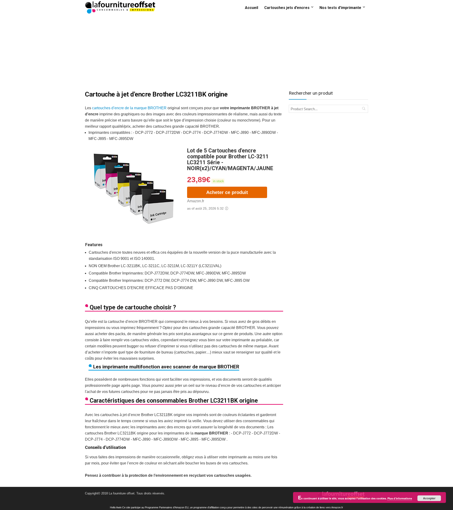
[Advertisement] (226, 50)
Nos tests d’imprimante (340, 7)
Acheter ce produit (227, 192)
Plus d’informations (399, 498)
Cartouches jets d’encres (287, 7)
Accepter (429, 498)
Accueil (251, 7)
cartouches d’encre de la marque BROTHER (129, 108)
